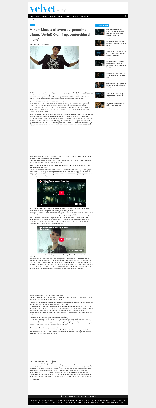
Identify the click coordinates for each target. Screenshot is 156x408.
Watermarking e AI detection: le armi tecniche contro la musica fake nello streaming (116, 53)
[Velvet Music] (48, 8)
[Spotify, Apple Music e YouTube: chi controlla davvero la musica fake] (99, 75)
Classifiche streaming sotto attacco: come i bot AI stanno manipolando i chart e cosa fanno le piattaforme (115, 32)
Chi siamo (64, 396)
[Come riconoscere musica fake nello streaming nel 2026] (99, 105)
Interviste (53, 16)
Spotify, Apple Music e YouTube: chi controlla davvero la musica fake (116, 75)
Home (31, 16)
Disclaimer (72, 396)
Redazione (92, 396)
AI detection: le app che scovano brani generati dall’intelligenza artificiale (116, 85)
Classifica (44, 16)
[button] (125, 16)
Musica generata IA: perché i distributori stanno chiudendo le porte (116, 43)
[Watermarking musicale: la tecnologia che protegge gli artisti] (99, 95)
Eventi (60, 16)
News (37, 16)
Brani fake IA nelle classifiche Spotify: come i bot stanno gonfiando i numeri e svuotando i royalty (116, 64)
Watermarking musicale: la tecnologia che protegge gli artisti (114, 95)
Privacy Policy (82, 396)
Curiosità (75, 16)
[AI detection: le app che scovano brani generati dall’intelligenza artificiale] (99, 85)
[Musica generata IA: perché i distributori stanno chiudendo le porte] (99, 43)
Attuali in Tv (84, 16)
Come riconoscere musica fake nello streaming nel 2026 (115, 104)
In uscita (67, 16)
